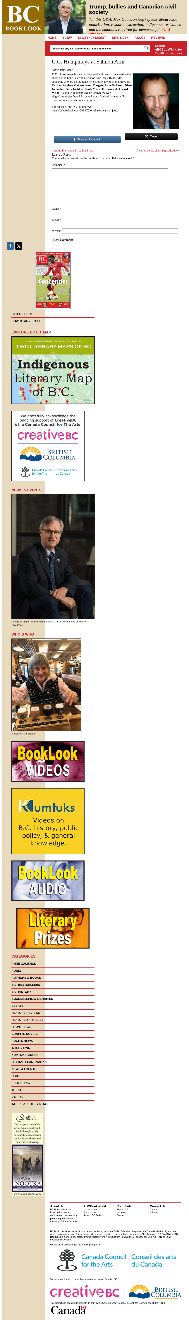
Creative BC (111, 1279)
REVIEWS (158, 37)
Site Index (120, 37)
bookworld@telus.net (60, 1239)
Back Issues (90, 1212)
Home (52, 37)
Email (56, 219)
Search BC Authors (93, 1215)
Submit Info (123, 1209)
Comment (59, 164)
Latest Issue (90, 1209)
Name (56, 208)
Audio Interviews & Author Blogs (74, 150)
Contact (154, 1209)
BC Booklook (23, 17)
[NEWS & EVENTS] (53, 618)
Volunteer (122, 1212)
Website (56, 230)
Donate (120, 1215)
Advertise (155, 1212)
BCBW (67, 37)
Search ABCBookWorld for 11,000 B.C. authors (168, 49)
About (140, 37)
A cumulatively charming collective (157, 150)
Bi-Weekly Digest (92, 37)
